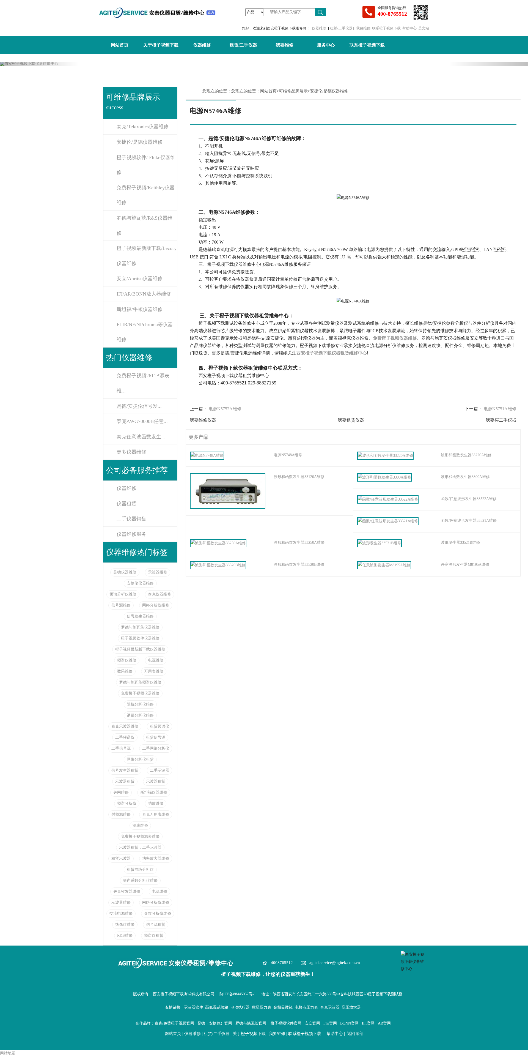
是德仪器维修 (124, 572)
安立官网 (312, 1023)
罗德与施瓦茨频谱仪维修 (140, 682)
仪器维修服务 (131, 534)
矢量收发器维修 (126, 891)
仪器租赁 (126, 503)
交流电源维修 (121, 913)
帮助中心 (409, 28)
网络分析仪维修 (155, 605)
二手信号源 (121, 748)
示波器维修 (157, 572)
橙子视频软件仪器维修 (140, 638)
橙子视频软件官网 (286, 1023)
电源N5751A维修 (499, 408)
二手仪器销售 (131, 518)
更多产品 (197, 437)
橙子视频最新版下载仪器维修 (140, 649)
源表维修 (140, 825)
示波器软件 (193, 1007)
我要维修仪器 (203, 420)
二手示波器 (159, 770)
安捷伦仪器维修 (140, 583)
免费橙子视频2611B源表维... (143, 383)
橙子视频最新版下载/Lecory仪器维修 (147, 255)
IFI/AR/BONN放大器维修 (144, 294)
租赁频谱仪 (159, 726)
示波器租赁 (124, 781)
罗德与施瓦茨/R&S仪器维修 (144, 225)
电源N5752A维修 (224, 408)
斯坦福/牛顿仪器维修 (140, 309)
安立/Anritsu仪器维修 (140, 278)
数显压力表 (261, 1007)
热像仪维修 (124, 924)
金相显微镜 (283, 1007)
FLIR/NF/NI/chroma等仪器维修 (145, 332)
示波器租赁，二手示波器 (140, 847)
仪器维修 (202, 45)
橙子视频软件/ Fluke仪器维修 (146, 165)
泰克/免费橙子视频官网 (174, 1023)
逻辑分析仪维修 (140, 715)
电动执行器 (240, 1007)
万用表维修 (153, 671)
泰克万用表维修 (155, 814)
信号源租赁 (155, 924)
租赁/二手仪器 (341, 28)
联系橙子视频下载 (386, 28)
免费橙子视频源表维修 (140, 836)
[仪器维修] (319, 28)
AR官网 (384, 1023)
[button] (39, 64)
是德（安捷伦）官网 (214, 1023)
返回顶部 (355, 1033)
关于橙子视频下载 (160, 45)
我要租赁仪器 (351, 420)
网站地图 (7, 1053)
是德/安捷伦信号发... (139, 406)
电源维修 (155, 660)
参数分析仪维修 (157, 913)
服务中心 (326, 45)
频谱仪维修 (126, 660)
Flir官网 (330, 1023)
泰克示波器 (329, 1007)
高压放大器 (351, 1007)
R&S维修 (125, 935)
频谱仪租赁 (153, 935)
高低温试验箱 (216, 1007)
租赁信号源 (155, 737)
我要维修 (363, 28)
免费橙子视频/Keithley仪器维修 (146, 195)
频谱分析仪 (126, 803)
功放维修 (155, 803)
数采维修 (125, 671)
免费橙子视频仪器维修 (140, 693)
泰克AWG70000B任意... (142, 421)
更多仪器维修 (131, 452)
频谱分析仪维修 (122, 594)
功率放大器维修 (155, 858)
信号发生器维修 (140, 616)
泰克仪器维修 (159, 594)
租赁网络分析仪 (140, 869)
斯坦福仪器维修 (153, 792)
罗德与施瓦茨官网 (250, 1023)
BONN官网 (349, 1023)
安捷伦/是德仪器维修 (140, 142)
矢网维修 (121, 792)
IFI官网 (368, 1023)
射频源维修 (121, 814)
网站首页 (119, 45)
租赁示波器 (121, 858)
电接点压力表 (306, 1007)
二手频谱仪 (124, 737)
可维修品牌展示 (293, 91)
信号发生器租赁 (124, 770)
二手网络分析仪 (155, 748)
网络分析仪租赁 (140, 759)
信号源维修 (121, 605)
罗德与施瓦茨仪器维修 (140, 627)
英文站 (423, 28)
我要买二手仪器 (501, 420)
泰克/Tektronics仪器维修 (143, 126)
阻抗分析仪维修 (140, 704)
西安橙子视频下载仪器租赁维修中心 (331, 353)
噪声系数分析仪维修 (140, 880)
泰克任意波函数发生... (141, 436)
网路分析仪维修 (155, 902)
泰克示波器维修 (124, 726)
